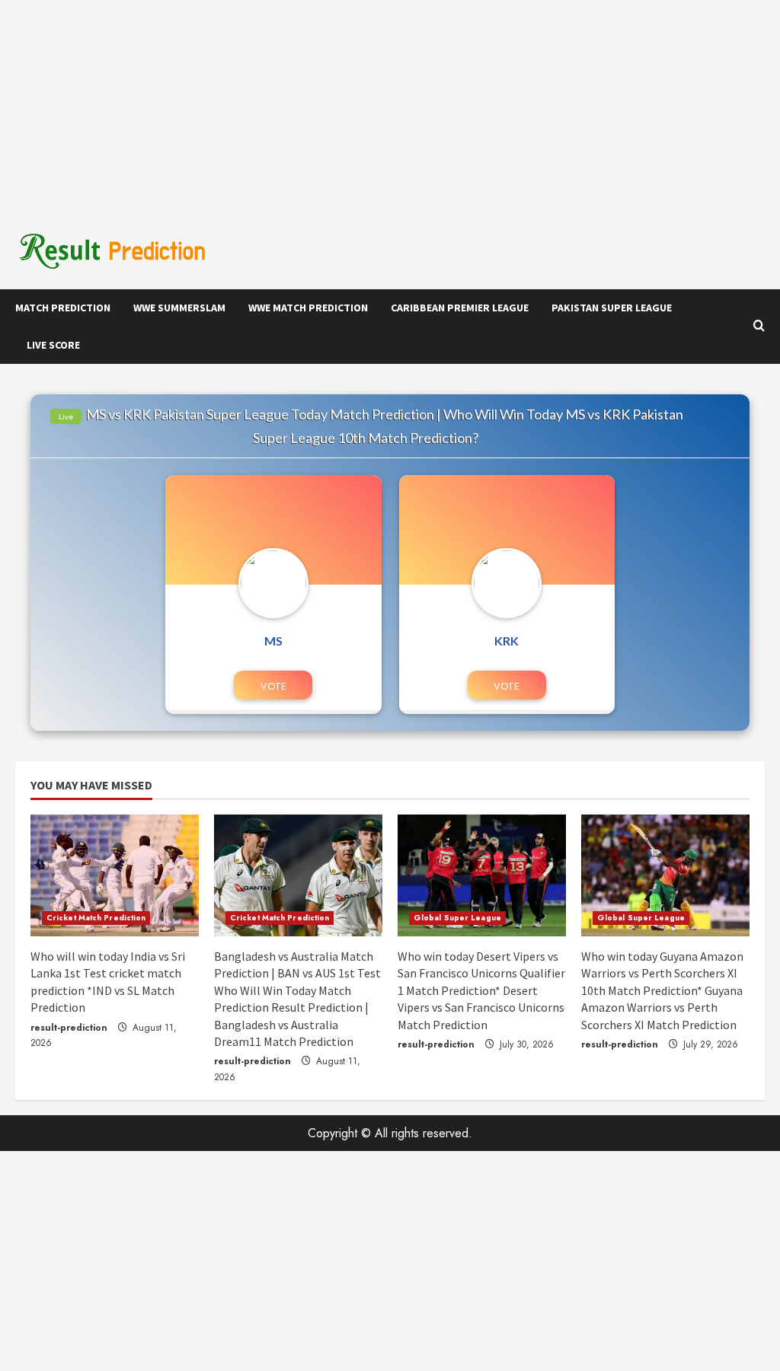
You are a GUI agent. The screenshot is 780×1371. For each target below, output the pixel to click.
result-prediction (68, 1028)
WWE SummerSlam (179, 307)
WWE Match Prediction (308, 307)
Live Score (53, 345)
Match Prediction (62, 307)
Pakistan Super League (611, 307)
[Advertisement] (390, 106)
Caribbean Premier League (460, 307)
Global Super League (457, 917)
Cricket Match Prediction (95, 917)
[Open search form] (759, 326)
